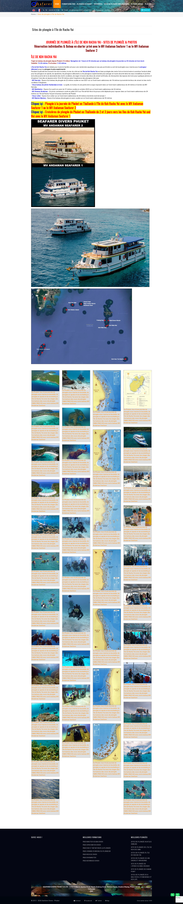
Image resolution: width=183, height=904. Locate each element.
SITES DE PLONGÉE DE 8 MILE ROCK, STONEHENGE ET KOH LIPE (141, 877)
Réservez (146, 10)
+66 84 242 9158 (54, 10)
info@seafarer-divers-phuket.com (80, 10)
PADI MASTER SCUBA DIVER (93, 842)
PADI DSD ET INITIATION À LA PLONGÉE (97, 848)
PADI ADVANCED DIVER (91, 861)
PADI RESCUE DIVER (90, 854)
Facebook (88, 900)
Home (57, 4)
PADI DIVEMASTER (89, 857)
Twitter (99, 900)
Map (107, 900)
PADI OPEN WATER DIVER (92, 845)
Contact (78, 900)
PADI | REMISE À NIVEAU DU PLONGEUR (97, 851)
